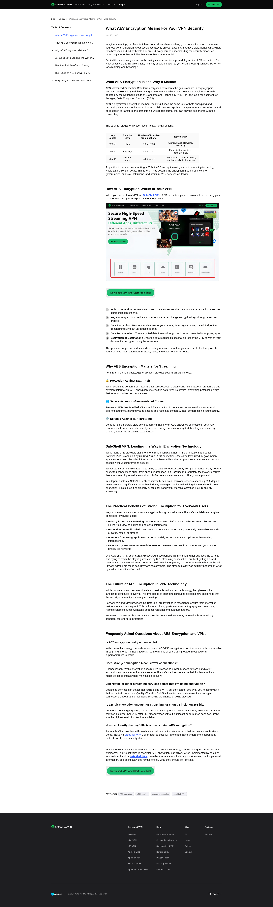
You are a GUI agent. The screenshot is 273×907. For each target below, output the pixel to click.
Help (110, 4)
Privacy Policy (162, 857)
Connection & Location (166, 840)
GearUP (208, 834)
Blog (121, 4)
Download (80, 4)
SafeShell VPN (152, 195)
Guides (62, 19)
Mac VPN (132, 840)
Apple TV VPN (134, 857)
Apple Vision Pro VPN (138, 869)
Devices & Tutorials (165, 834)
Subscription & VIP (165, 846)
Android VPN (134, 852)
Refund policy (162, 852)
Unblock (189, 852)
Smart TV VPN (134, 863)
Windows (132, 834)
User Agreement (163, 863)
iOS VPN (132, 846)
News (187, 840)
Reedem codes (163, 869)
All (186, 834)
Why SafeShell (94, 4)
